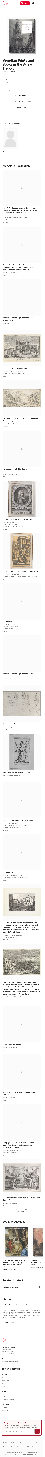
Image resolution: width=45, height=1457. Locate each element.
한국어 (19, 1447)
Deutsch (5, 1447)
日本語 (13, 1447)
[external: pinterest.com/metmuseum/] (8, 1369)
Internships (5, 1416)
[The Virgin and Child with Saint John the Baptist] (22, 551)
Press (4, 1386)
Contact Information (32, 1452)
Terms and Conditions (12, 1452)
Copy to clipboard (9, 1322)
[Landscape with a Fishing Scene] (22, 449)
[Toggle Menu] (38, 3)
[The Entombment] (22, 852)
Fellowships (5, 1413)
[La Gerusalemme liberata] (22, 1024)
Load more (20, 1211)
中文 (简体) (26, 1447)
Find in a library (20, 95)
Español (12, 1442)
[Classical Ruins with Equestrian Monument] (22, 653)
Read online (21, 107)
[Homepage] (5, 3)
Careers (4, 1407)
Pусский (34, 1447)
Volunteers (5, 1410)
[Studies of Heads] (22, 703)
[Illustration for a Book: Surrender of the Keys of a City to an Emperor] (22, 398)
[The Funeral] (22, 601)
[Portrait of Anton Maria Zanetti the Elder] (22, 499)
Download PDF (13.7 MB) (22, 101)
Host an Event (6, 1397)
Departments (6, 1378)
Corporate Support (8, 1399)
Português (21, 1442)
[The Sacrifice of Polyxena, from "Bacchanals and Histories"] (22, 1177)
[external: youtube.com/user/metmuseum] (16, 1369)
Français (29, 1442)
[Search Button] (33, 3)
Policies (4, 1383)
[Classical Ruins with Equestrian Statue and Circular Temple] (22, 297)
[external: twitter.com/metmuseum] (5, 1369)
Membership (6, 1394)
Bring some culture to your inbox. (16, 1423)
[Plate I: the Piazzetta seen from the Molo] (22, 800)
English (5, 1442)
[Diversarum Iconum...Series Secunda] (22, 752)
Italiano (36, 1442)
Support (4, 1391)
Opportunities (6, 1404)
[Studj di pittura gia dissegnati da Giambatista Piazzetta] (22, 1072)
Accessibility (6, 1380)
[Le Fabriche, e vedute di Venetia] (22, 348)
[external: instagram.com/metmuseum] (10, 1369)
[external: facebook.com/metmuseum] (3, 1369)
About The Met (6, 1375)
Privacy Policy (22, 1452)
